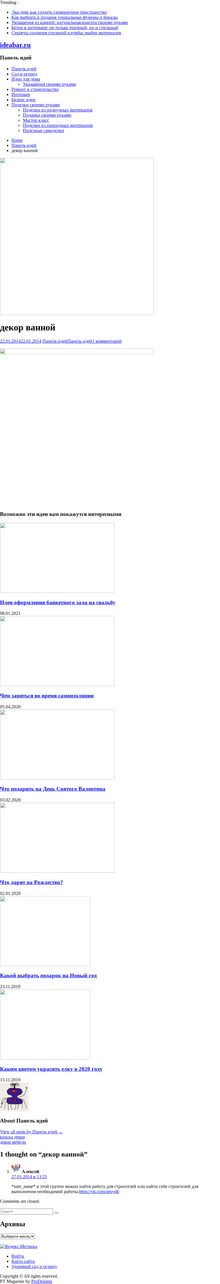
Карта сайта (23, 1261)
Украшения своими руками (49, 84)
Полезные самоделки (43, 130)
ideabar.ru (15, 45)
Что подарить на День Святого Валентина (52, 789)
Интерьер (20, 94)
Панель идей (23, 68)
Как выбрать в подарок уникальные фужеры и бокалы (64, 17)
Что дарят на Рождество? (31, 882)
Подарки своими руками (47, 115)
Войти (17, 1256)
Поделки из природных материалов (58, 125)
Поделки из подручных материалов (58, 109)
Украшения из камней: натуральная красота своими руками (69, 22)
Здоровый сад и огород (34, 1266)
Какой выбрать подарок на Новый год (48, 975)
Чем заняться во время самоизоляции (47, 696)
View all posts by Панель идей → (31, 1131)
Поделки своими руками (35, 104)
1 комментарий (107, 341)
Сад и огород (24, 73)
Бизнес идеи (23, 99)
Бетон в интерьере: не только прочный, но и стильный (64, 27)
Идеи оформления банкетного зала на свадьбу (57, 602)
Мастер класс (36, 120)
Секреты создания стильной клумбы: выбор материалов (66, 32)
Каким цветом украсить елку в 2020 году (51, 1069)
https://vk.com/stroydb (99, 1191)
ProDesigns (41, 1281)
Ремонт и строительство (35, 89)
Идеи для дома (25, 79)
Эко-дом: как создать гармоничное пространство (59, 12)
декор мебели (13, 1142)
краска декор (12, 1137)
